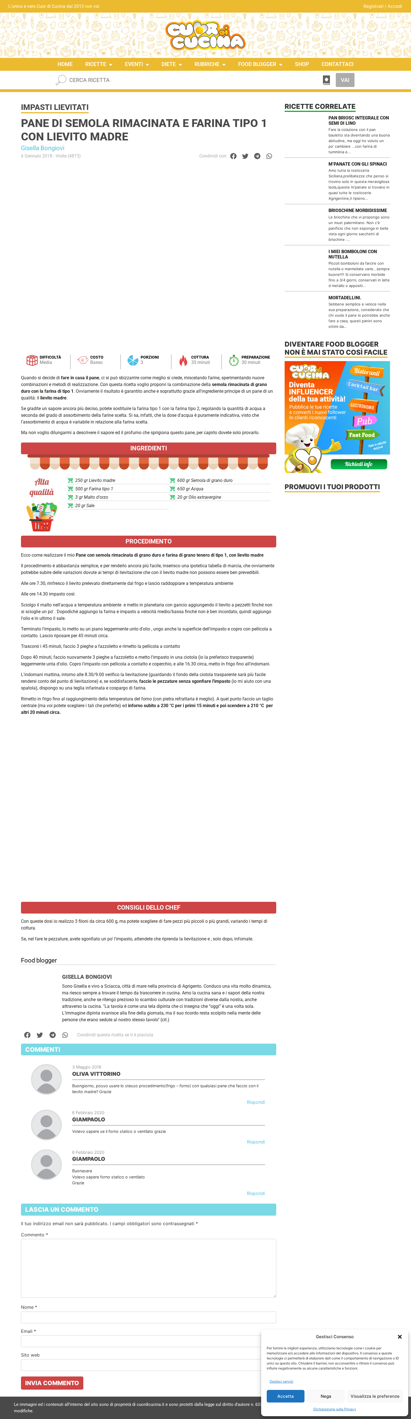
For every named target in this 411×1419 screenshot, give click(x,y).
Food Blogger (257, 64)
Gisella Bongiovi (42, 148)
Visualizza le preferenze (375, 1396)
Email (28, 1331)
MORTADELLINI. (345, 297)
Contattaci (337, 64)
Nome (29, 1307)
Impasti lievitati (55, 107)
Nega (326, 1396)
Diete (169, 64)
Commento (34, 1234)
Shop (302, 64)
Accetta (285, 1396)
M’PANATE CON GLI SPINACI (358, 164)
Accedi (395, 6)
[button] (400, 1337)
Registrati (373, 6)
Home (65, 64)
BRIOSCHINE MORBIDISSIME (358, 210)
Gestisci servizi (281, 1381)
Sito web (30, 1355)
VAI (345, 80)
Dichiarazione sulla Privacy (334, 1409)
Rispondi (256, 1102)
